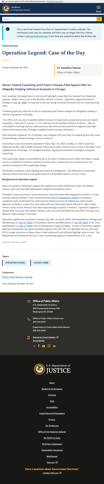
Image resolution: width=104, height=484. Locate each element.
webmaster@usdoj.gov (36, 36)
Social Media (38, 341)
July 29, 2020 (81, 222)
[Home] (16, 12)
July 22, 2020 (25, 222)
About (52, 383)
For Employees (52, 426)
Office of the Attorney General (17, 277)
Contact (50, 473)
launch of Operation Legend (64, 198)
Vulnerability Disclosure (52, 450)
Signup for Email (44, 337)
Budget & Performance (52, 389)
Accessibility (52, 407)
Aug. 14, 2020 (63, 226)
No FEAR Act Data (52, 438)
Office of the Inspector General (52, 432)
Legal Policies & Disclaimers (52, 413)
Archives (52, 395)
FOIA (52, 401)
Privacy (52, 420)
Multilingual (52, 456)
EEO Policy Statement (52, 444)
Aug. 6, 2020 (25, 226)
